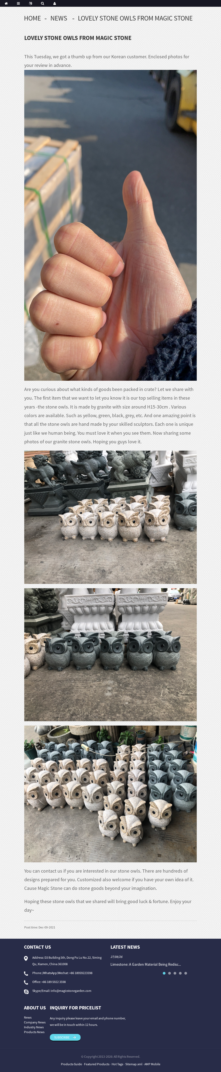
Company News (35, 1022)
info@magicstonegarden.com (71, 991)
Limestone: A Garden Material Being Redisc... (145, 964)
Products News (34, 1032)
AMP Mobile (152, 1064)
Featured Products (96, 1064)
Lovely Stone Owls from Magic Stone (135, 18)
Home (32, 18)
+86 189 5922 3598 (54, 982)
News (58, 18)
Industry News (34, 1027)
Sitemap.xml (133, 1064)
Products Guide (71, 1064)
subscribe (62, 1037)
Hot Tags (117, 1064)
